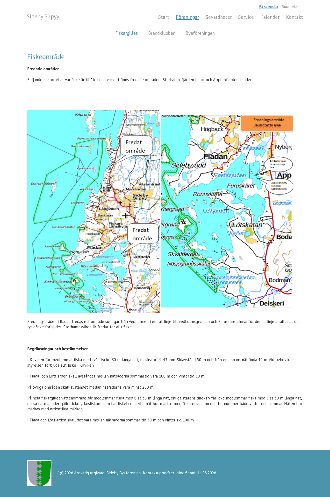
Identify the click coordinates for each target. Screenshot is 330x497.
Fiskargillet (126, 33)
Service (246, 17)
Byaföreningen (200, 33)
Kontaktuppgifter (158, 473)
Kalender (270, 17)
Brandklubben (161, 33)
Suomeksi (290, 6)
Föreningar (187, 17)
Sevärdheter (219, 17)
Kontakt (294, 17)
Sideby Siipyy (43, 16)
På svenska (268, 6)
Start (163, 17)
